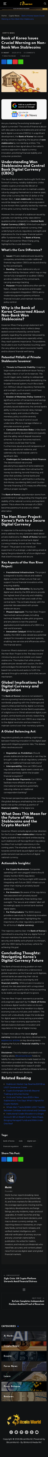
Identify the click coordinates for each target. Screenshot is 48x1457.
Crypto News (14, 16)
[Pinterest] (15, 61)
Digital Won (31, 1141)
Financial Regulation (11, 1146)
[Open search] (45, 3)
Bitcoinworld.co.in (23, 1056)
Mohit (6, 53)
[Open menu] (5, 3)
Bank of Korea (8, 1141)
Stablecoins (27, 1146)
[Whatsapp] (20, 61)
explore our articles (10, 1040)
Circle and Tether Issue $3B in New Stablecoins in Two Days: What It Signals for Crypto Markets (24, 1100)
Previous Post (13, 1275)
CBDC (21, 1141)
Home (4, 16)
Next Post (36, 1298)
